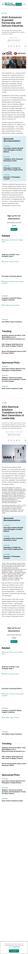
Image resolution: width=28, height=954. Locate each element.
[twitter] (14, 46)
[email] (19, 46)
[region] (14, 947)
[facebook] (8, 46)
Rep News (4, 13)
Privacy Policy (16, 946)
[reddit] (16, 46)
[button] (3, 4)
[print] (25, 46)
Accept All (14, 950)
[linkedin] (11, 46)
